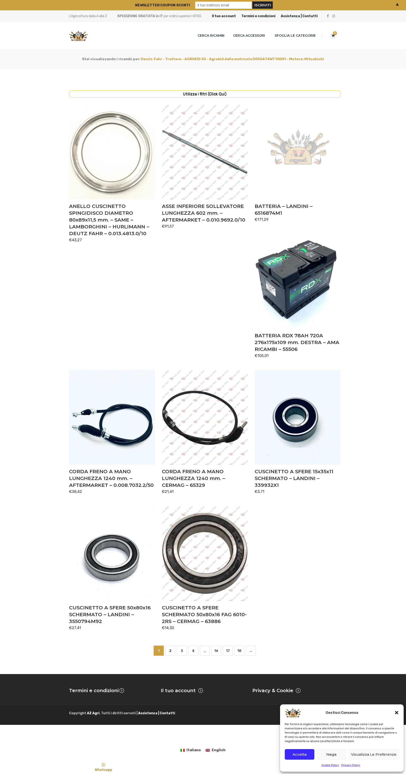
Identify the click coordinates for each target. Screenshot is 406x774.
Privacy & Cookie (272, 690)
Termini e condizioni (258, 16)
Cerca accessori (249, 35)
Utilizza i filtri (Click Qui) (204, 93)
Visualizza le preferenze (373, 754)
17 (228, 651)
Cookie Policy (330, 765)
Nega (331, 754)
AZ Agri (93, 713)
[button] (396, 712)
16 (216, 651)
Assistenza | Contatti (299, 16)
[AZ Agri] (78, 35)
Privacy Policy (350, 765)
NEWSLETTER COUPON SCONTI (162, 5)
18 (239, 651)
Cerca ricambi (211, 35)
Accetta (300, 754)
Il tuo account (224, 16)
